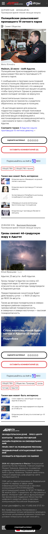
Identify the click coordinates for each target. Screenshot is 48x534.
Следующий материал (23, 527)
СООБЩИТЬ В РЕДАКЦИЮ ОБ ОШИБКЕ (20, 456)
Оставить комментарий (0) (24, 150)
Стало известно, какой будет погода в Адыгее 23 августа (22, 332)
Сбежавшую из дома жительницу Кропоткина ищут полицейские (24, 204)
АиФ (20, 272)
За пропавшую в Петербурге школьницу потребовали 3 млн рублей (27, 196)
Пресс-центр (35, 434)
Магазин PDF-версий (25, 438)
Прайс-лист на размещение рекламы (21, 447)
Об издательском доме (14, 434)
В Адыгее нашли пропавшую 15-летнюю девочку (19, 129)
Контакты (7, 438)
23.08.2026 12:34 (8, 225)
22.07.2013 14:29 (7, 10)
